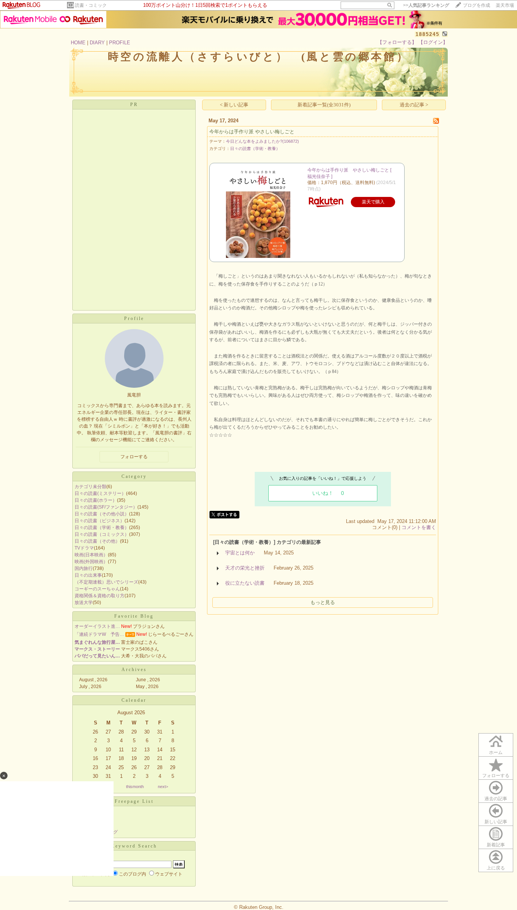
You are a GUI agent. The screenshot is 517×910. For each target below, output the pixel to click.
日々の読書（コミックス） (102, 534)
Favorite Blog (134, 616)
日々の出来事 (88, 575)
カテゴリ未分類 (90, 486)
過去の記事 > (414, 105)
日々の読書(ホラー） (96, 500)
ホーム (496, 752)
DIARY (97, 42)
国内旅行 (84, 568)
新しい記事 (495, 821)
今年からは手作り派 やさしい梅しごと (251, 131)
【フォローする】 (397, 42)
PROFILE (119, 42)
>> (426, 5)
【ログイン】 (433, 42)
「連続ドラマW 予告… (99, 634)
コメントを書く (419, 527)
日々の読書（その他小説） (102, 514)
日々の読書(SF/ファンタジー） (106, 507)
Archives (134, 669)
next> (163, 786)
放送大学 (84, 602)
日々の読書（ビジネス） (100, 520)
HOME (78, 42)
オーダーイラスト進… (97, 626)
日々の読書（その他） (97, 541)
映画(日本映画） (91, 554)
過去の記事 (495, 798)
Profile (134, 318)
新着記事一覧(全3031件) (323, 105)
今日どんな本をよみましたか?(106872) (262, 141)
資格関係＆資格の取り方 (100, 595)
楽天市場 (505, 5)
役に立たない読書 (245, 583)
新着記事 (496, 845)
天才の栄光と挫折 (245, 568)
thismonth (135, 786)
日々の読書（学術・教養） (102, 527)
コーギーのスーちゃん (97, 589)
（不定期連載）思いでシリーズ (106, 582)
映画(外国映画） (91, 561)
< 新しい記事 (234, 105)
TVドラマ (84, 548)
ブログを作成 (476, 5)
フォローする (495, 775)
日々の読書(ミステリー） (100, 493)
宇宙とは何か (240, 553)
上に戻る (496, 868)
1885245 (427, 34)
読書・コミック (91, 5)
